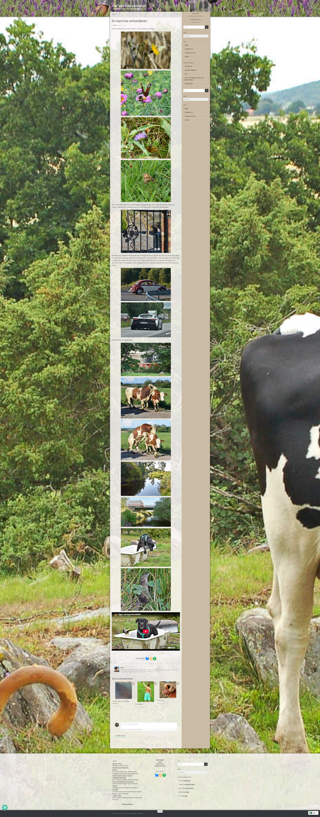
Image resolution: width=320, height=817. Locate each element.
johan (115, 25)
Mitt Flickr (115, 785)
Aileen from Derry (117, 763)
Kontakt (187, 56)
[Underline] (127, 730)
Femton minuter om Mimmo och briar (122, 775)
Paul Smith (115, 789)
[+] (141, 729)
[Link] (138, 730)
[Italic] (124, 730)
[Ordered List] (131, 730)
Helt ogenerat (188, 66)
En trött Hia (160, 700)
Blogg (114, 14)
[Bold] (122, 730)
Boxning (114, 769)
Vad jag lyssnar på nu (190, 53)
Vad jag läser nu (189, 49)
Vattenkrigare (139, 704)
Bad (186, 74)
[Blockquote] (136, 730)
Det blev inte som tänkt (129, 6)
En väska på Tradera (189, 784)
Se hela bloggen (160, 760)
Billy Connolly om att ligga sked (120, 767)
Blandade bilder (189, 83)
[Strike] (129, 730)
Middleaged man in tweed (119, 777)
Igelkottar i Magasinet (190, 70)
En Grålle (186, 792)
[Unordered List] (134, 730)
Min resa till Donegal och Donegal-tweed (123, 781)
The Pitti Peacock (116, 795)
